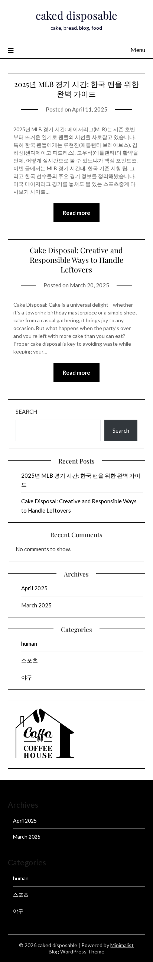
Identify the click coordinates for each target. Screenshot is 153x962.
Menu (137, 49)
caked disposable (76, 15)
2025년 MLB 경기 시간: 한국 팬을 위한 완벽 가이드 (76, 89)
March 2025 (36, 605)
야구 (26, 677)
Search (26, 411)
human (29, 643)
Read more (76, 212)
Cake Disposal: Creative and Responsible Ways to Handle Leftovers (76, 259)
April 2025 (34, 588)
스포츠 (29, 660)
